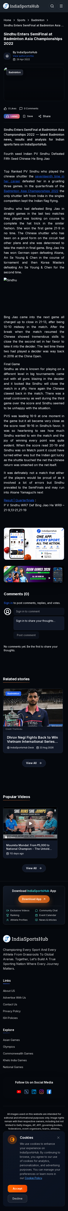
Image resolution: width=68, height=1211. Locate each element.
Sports (21, 20)
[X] (26, 1092)
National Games (13, 1067)
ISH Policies (10, 1017)
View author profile (23, 56)
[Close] (58, 1137)
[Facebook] (49, 1092)
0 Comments (31, 108)
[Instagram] (42, 1092)
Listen (14, 116)
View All (31, 763)
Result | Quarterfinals (19, 500)
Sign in (8, 602)
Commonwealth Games (18, 1053)
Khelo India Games (15, 1060)
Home (7, 20)
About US (9, 990)
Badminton (37, 20)
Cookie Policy (33, 1178)
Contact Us (10, 1004)
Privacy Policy (12, 1011)
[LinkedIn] (34, 1092)
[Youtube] (19, 1092)
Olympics (9, 1046)
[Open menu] (61, 6)
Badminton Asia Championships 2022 (31, 191)
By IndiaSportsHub (25, 52)
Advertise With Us (14, 997)
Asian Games (11, 1039)
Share (47, 116)
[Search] (52, 6)
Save (30, 116)
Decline (17, 1198)
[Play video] (30, 823)
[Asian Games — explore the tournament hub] (34, 574)
